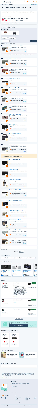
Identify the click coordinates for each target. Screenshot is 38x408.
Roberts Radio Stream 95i (14, 159)
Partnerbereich (18, 400)
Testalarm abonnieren (19, 325)
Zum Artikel (8, 357)
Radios (7, 4)
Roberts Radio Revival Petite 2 (15, 87)
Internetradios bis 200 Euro (31, 257)
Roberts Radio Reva (13, 239)
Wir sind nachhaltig (34, 4)
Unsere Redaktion (18, 397)
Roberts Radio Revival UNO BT (15, 105)
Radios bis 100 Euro (11, 257)
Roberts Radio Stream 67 (14, 78)
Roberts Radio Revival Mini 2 (15, 219)
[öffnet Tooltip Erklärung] (22, 156)
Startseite (2, 4)
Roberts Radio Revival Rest (14, 145)
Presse (17, 398)
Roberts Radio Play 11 (13, 124)
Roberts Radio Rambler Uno (15, 58)
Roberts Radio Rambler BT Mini (15, 229)
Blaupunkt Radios (3, 257)
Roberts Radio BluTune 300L (15, 189)
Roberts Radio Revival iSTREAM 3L (16, 68)
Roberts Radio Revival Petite (15, 114)
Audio (5, 4)
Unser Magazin (27, 398)
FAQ (26, 397)
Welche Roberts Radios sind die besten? (9, 366)
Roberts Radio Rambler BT (14, 96)
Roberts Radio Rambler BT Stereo (16, 45)
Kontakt (26, 400)
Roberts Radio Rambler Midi (15, 179)
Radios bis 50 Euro (23, 257)
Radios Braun (17, 257)
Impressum (17, 405)
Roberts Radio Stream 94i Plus (15, 200)
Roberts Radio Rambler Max (15, 133)
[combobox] (18, 2)
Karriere (17, 399)
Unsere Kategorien (18, 402)
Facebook (35, 397)
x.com (35, 398)
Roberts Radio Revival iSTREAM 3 (16, 210)
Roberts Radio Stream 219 (14, 169)
